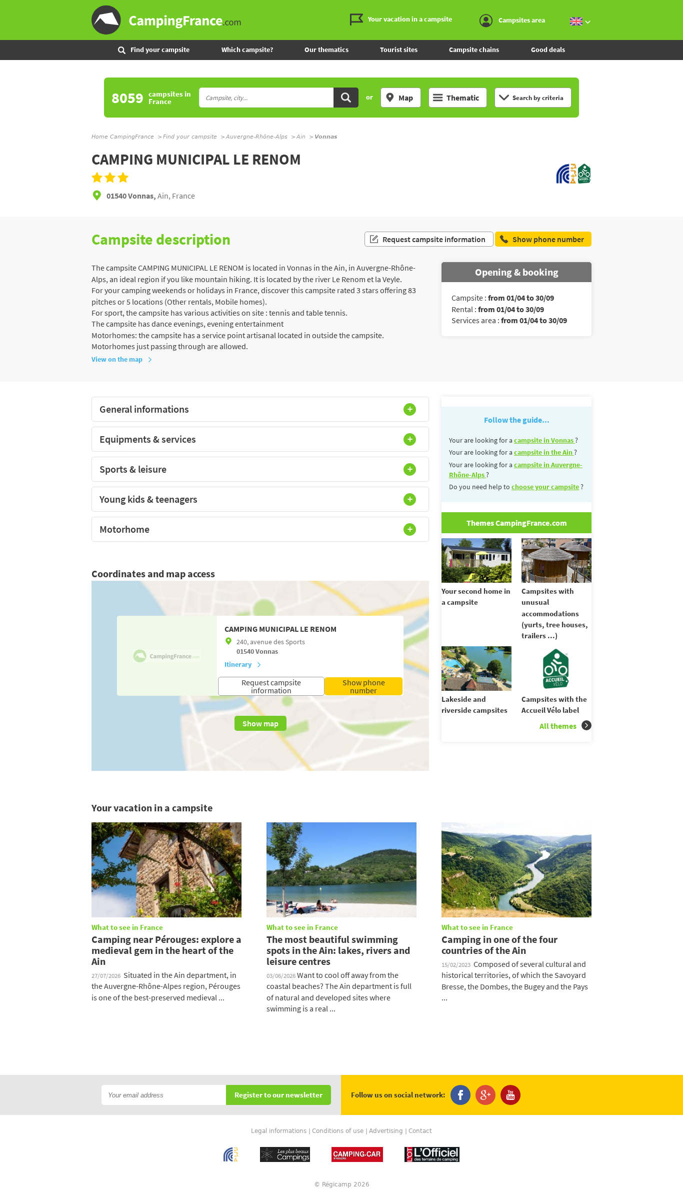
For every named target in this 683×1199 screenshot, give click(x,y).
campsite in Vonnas (544, 440)
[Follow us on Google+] (486, 1095)
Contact (420, 1130)
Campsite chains (474, 49)
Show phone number (363, 686)
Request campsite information (434, 239)
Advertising (386, 1130)
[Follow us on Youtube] (510, 1095)
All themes (558, 726)
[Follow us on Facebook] (460, 1095)
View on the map (117, 359)
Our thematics (326, 49)
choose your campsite (545, 486)
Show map (260, 723)
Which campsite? (247, 49)
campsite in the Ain (544, 452)
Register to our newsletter (278, 1095)
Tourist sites (399, 49)
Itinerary (238, 664)
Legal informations (278, 1130)
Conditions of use (338, 1130)
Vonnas (267, 651)
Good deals (548, 49)
